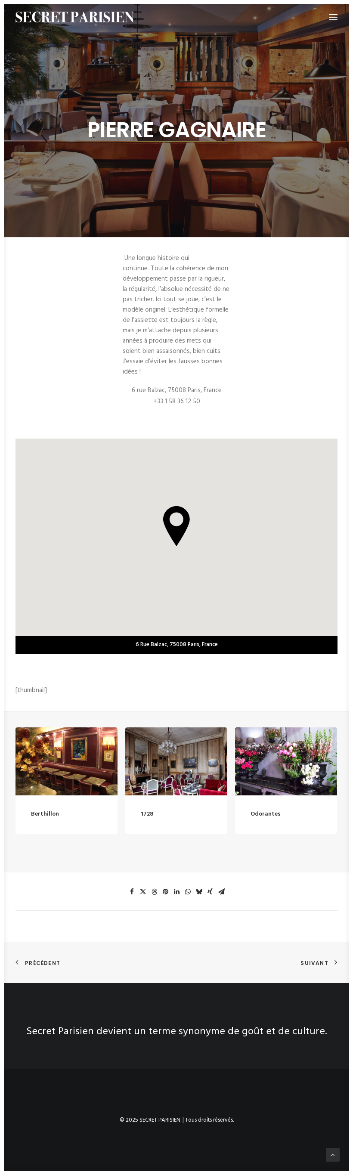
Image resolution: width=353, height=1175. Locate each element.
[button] (66, 761)
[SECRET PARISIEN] (74, 17)
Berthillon (45, 814)
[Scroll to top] (333, 1155)
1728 (147, 814)
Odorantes (266, 814)
